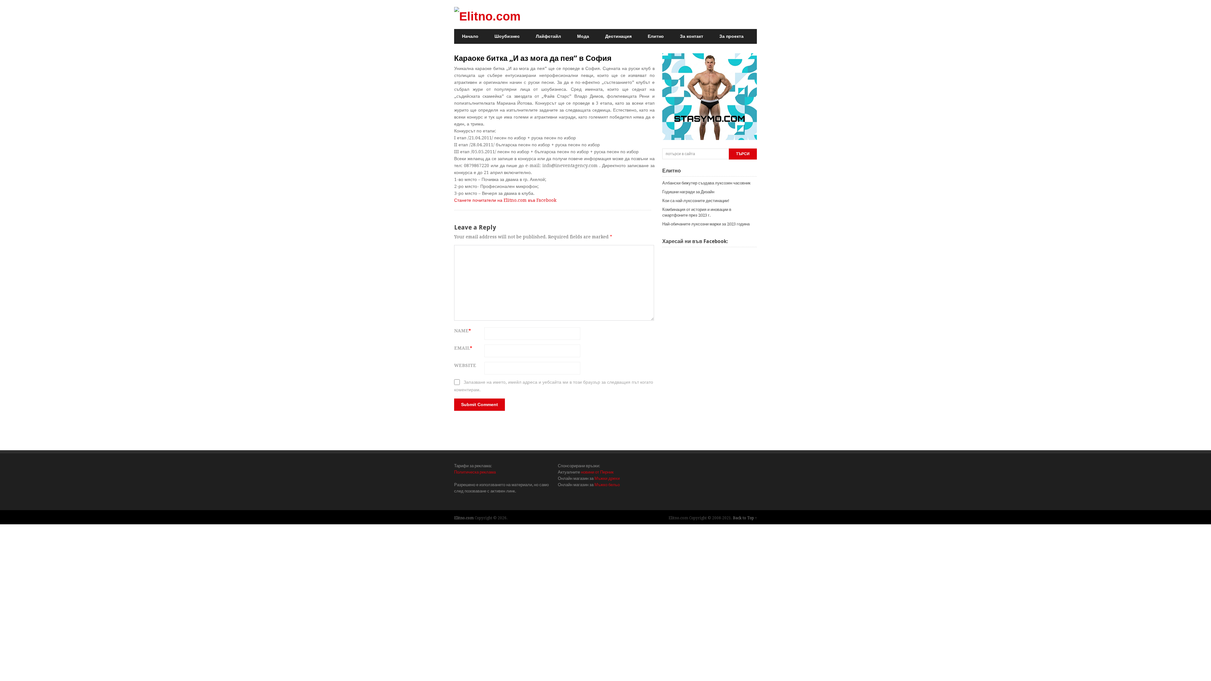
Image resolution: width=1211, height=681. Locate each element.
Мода (583, 36)
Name (462, 330)
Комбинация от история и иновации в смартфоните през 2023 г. (696, 212)
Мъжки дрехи (607, 478)
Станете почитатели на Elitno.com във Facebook (505, 200)
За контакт (691, 36)
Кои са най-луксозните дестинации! (695, 200)
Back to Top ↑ (745, 518)
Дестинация (618, 36)
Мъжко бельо (607, 484)
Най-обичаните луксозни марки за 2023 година (706, 224)
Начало (470, 36)
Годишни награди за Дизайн (688, 191)
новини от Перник (597, 472)
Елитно (656, 36)
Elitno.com (464, 518)
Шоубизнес (507, 36)
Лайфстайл (548, 36)
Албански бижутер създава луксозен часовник (706, 183)
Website (465, 365)
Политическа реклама (475, 472)
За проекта (731, 36)
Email (463, 348)
